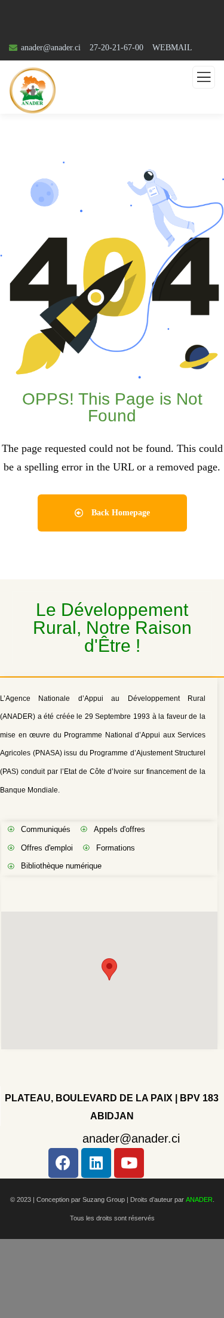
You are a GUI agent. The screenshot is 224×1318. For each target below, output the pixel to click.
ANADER (199, 1199)
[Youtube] (129, 1163)
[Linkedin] (96, 1163)
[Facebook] (63, 1163)
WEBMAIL (172, 47)
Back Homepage (119, 512)
